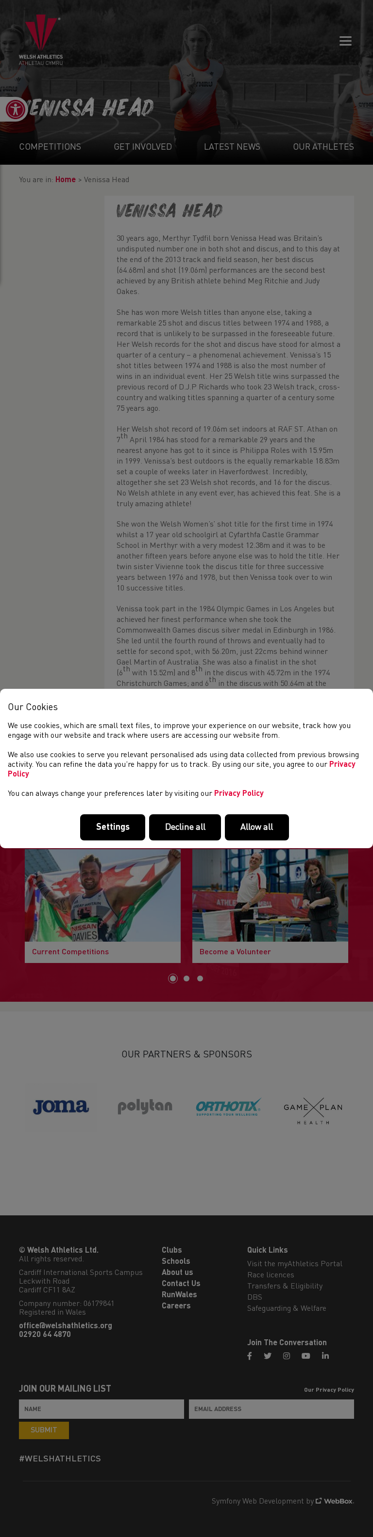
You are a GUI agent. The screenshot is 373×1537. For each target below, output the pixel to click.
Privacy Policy (239, 794)
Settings (113, 827)
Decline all (185, 827)
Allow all (256, 827)
